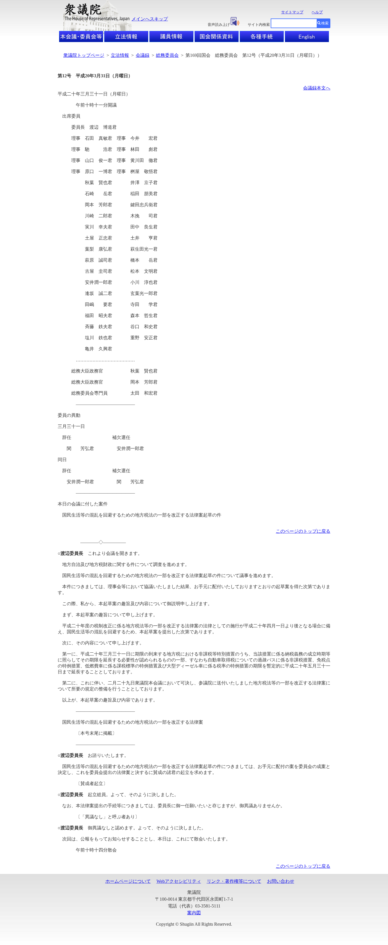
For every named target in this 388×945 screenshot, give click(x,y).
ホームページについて (128, 881)
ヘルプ (317, 12)
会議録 (142, 55)
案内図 (194, 912)
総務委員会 (167, 55)
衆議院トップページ (83, 55)
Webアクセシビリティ (179, 881)
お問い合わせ (280, 881)
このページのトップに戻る (303, 531)
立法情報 (120, 55)
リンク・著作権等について (234, 881)
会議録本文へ (316, 88)
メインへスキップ (150, 18)
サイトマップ (292, 12)
